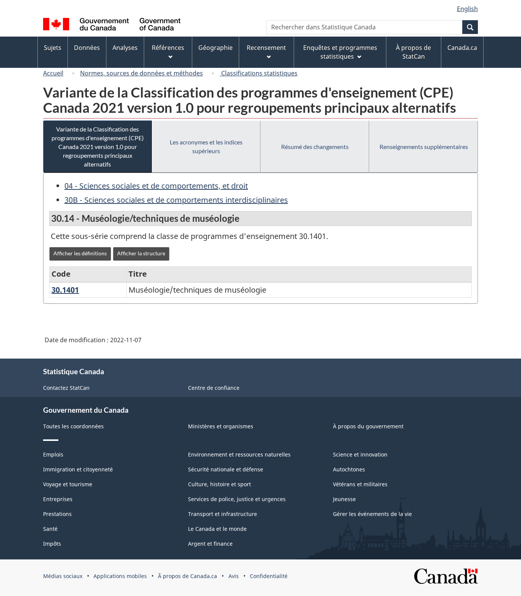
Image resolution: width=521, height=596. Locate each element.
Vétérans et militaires (360, 484)
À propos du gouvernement (368, 426)
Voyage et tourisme (67, 484)
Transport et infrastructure (222, 513)
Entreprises (57, 499)
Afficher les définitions (80, 253)
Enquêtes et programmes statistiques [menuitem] (340, 52)
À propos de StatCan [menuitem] (413, 52)
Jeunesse (344, 499)
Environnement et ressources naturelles (239, 454)
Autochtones (349, 469)
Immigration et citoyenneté (78, 469)
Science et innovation (360, 454)
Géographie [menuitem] (215, 47)
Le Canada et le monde (217, 528)
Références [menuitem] (168, 47)
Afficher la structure (141, 253)
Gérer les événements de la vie (372, 513)
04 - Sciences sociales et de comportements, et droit (156, 186)
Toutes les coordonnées (73, 426)
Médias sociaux (62, 576)
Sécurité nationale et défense (225, 469)
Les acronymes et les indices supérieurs (206, 146)
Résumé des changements (315, 146)
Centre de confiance (214, 387)
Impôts (52, 543)
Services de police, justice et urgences (237, 499)
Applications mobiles (120, 576)
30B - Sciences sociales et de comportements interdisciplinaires (176, 200)
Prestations (57, 513)
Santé (50, 528)
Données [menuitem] (87, 47)
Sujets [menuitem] (52, 47)
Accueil (53, 73)
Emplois (53, 454)
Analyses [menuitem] (125, 47)
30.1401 (65, 290)
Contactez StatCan (66, 387)
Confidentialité (269, 576)
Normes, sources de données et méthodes (141, 73)
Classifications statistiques (258, 73)
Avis (233, 576)
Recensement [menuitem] (266, 47)
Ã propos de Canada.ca (187, 576)
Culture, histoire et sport (219, 484)
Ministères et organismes (220, 426)
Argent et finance (210, 543)
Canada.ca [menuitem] (462, 47)
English (467, 9)
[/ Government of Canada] (111, 25)
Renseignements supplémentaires (423, 146)
